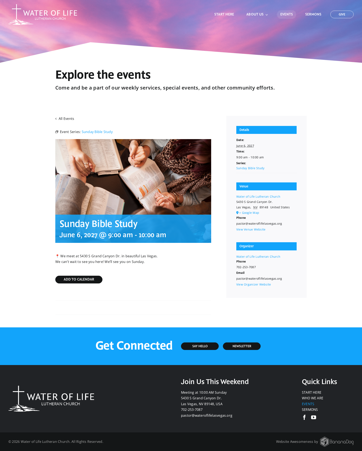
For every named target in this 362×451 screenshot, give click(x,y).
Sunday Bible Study (250, 168)
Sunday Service (69, 307)
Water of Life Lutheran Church (258, 197)
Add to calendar (79, 280)
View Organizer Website (253, 284)
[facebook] (304, 417)
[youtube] (313, 417)
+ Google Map (249, 213)
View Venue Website (250, 229)
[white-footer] (337, 438)
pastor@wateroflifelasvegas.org (206, 415)
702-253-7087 (192, 409)
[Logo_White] (43, 6)
